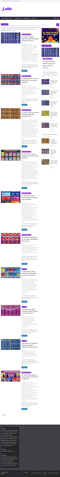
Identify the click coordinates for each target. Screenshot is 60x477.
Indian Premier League (7, 18)
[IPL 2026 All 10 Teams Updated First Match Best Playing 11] (45, 154)
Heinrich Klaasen (24, 48)
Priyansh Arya (30, 213)
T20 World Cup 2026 (30, 289)
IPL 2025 (45, 472)
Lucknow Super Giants (34, 53)
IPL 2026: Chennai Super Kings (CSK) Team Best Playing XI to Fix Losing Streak (53, 115)
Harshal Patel (24, 246)
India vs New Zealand (25, 282)
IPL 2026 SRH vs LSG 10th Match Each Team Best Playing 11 (30, 80)
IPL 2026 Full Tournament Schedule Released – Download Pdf (30, 114)
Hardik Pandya (35, 47)
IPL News (37, 50)
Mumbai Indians (28, 54)
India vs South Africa (25, 284)
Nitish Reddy (31, 92)
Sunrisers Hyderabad (31, 58)
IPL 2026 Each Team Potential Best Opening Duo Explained (29, 197)
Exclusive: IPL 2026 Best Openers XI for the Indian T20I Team (54, 82)
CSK (36, 45)
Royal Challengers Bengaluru (26, 57)
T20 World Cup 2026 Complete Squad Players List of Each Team (30, 311)
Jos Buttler (33, 320)
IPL (31, 50)
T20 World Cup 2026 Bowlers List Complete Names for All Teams (29, 273)
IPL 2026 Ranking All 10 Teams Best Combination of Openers (30, 377)
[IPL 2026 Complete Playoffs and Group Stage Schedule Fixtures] (50, 52)
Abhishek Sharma (25, 44)
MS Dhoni (24, 54)
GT (26, 47)
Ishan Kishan (30, 91)
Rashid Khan (29, 55)
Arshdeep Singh (25, 279)
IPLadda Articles (26, 18)
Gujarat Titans (30, 47)
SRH (27, 58)
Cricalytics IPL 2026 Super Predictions (50, 134)
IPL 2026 (34, 50)
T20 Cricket (30, 59)
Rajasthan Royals (24, 55)
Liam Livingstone (35, 250)
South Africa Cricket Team (26, 288)
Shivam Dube (34, 286)
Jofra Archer (24, 285)
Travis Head (34, 59)
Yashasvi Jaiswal (35, 61)
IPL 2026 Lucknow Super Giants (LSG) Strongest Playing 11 (53, 162)
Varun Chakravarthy (29, 290)
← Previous (3, 415)
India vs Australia (31, 281)
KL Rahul (30, 209)
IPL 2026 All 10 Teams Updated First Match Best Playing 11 (30, 156)
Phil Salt (31, 212)
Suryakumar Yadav (25, 59)
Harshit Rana (36, 280)
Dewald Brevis (28, 122)
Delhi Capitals (24, 47)
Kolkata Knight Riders (25, 53)
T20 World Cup (24, 289)
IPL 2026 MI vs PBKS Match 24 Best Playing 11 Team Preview (54, 92)
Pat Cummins (28, 251)
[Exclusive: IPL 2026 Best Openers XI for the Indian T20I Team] (45, 84)
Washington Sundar (25, 291)
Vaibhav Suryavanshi (25, 61)
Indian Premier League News (26, 50)
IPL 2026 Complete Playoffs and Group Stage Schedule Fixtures (30, 38)
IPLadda (23, 52)
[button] (12, 18)
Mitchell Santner (33, 285)
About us (34, 18)
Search (57, 24)
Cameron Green (35, 120)
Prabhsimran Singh (25, 213)
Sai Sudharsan (35, 216)
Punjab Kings (36, 54)
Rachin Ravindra (24, 286)
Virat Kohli (30, 61)
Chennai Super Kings (25, 45)
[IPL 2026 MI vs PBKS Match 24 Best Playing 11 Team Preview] (45, 94)
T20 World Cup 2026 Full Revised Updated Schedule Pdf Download (30, 345)
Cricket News (18, 18)
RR (31, 57)
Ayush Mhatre (31, 203)
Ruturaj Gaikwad (35, 57)
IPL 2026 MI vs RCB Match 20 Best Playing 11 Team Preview (14, 1)
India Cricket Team (25, 281)
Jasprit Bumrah (27, 52)
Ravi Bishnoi (36, 92)
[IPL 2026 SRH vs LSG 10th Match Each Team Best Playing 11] (45, 127)
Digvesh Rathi (28, 87)
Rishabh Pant (24, 93)
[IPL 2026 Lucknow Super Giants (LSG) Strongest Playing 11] (45, 164)
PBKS (32, 54)
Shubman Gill (28, 217)
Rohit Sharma (36, 55)
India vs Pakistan (31, 282)
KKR (30, 52)
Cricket (30, 45)
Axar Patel (30, 44)
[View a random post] (57, 18)
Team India (36, 289)
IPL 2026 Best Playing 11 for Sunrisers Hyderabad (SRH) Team (30, 239)
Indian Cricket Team (25, 353)
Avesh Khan (30, 86)
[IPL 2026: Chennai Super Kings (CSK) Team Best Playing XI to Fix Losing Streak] (45, 116)
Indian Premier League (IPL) (26, 34)
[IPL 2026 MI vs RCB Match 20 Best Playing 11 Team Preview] (45, 105)
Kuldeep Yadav (28, 285)
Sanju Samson (24, 58)
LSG (29, 53)
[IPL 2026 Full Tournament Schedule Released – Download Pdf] (45, 143)
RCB (32, 55)
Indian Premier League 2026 (26, 49)
